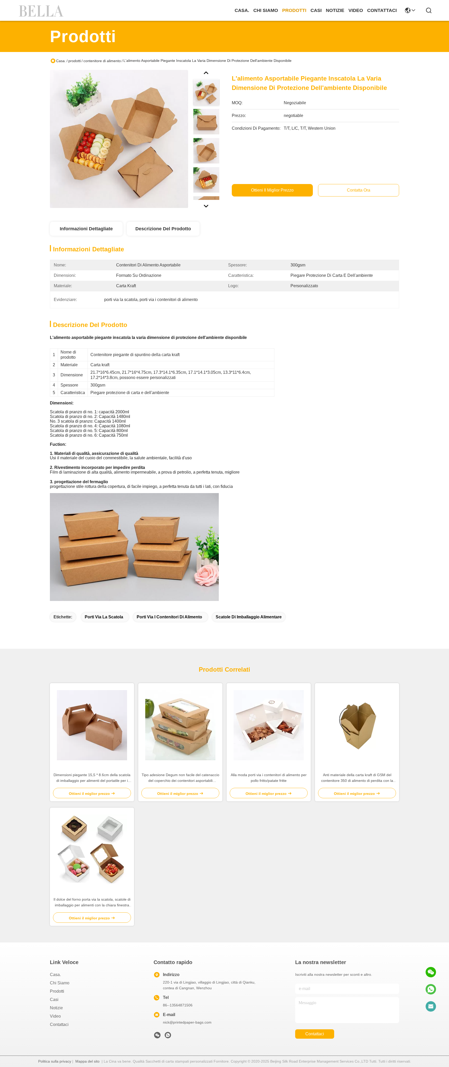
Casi (316, 10)
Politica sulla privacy (54, 1061)
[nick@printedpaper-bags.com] (431, 1006)
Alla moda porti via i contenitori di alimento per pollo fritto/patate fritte (269, 778)
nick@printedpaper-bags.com (187, 1022)
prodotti (294, 10)
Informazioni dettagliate (86, 228)
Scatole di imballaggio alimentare (249, 617)
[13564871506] (431, 989)
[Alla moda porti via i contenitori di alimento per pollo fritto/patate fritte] (269, 725)
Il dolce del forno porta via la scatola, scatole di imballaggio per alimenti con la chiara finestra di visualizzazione (92, 902)
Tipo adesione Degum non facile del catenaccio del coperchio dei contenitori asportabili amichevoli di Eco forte (180, 778)
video (355, 10)
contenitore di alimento (102, 61)
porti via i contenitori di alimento (169, 617)
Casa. (242, 10)
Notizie (335, 10)
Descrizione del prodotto (163, 228)
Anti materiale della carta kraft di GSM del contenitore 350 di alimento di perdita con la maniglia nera (357, 778)
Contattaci (382, 10)
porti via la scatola (104, 617)
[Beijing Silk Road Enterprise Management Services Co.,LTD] (42, 10)
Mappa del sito (87, 1061)
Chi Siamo (265, 10)
